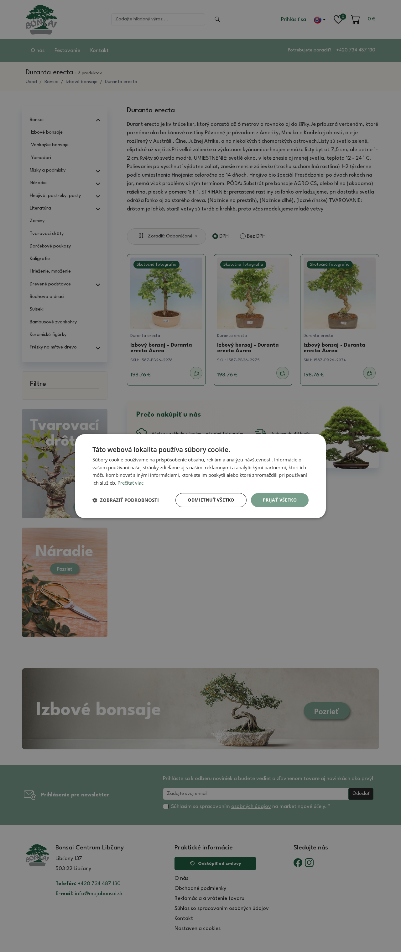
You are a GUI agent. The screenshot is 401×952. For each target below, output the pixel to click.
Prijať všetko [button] (280, 500)
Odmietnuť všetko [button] (211, 500)
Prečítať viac (130, 483)
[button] (125, 500)
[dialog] (200, 476)
